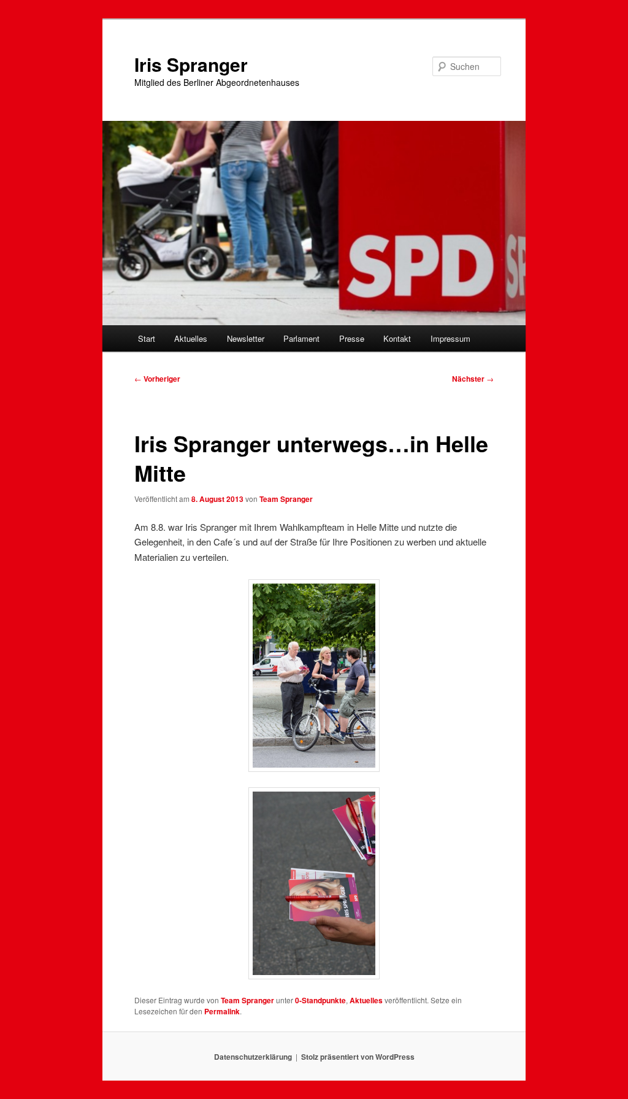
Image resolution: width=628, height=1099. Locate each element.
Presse (351, 338)
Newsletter (245, 338)
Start (146, 338)
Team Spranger (286, 498)
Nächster (473, 378)
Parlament (301, 338)
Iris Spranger (191, 64)
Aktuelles (190, 338)
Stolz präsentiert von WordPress (358, 1056)
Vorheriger (157, 378)
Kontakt (397, 338)
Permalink (222, 1011)
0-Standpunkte (320, 1000)
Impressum (450, 338)
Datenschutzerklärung (253, 1056)
